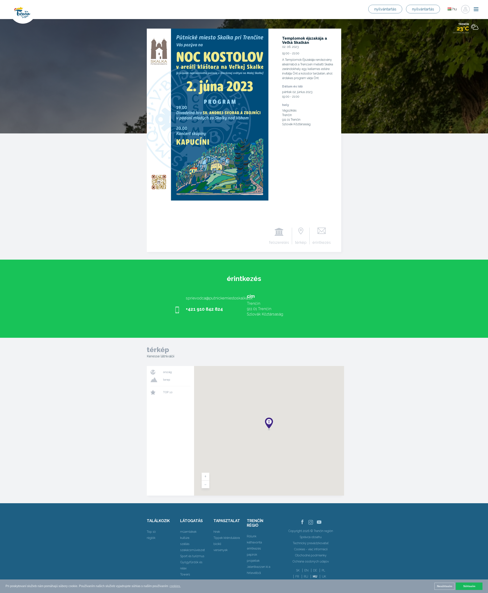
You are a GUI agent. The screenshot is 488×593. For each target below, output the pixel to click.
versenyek (221, 550)
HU (315, 576)
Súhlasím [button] (469, 586)
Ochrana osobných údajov (310, 561)
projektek (253, 561)
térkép (301, 242)
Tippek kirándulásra (227, 538)
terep (166, 379)
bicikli (217, 544)
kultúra (184, 538)
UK (324, 576)
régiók (151, 538)
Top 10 (151, 532)
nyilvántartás (385, 9)
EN (306, 570)
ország (167, 372)
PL (323, 570)
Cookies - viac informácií (310, 549)
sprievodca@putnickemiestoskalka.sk (219, 298)
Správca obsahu (311, 537)
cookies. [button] (175, 586)
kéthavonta (254, 542)
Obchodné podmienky (311, 555)
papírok (252, 554)
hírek (217, 532)
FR (297, 576)
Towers (185, 574)
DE (315, 570)
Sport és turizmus (192, 556)
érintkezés (321, 242)
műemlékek (188, 532)
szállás (184, 544)
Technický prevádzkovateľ (310, 543)
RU (306, 576)
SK (298, 570)
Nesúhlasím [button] (444, 586)
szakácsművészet (192, 550)
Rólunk (251, 536)
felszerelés (279, 242)
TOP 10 (168, 392)
